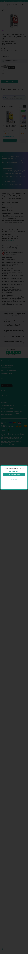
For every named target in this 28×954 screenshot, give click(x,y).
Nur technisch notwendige (14, 484)
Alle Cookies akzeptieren (14, 474)
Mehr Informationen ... (14, 471)
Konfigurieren (14, 479)
